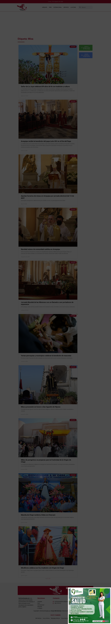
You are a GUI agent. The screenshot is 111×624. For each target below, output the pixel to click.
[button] (67, 588)
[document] (55, 312)
